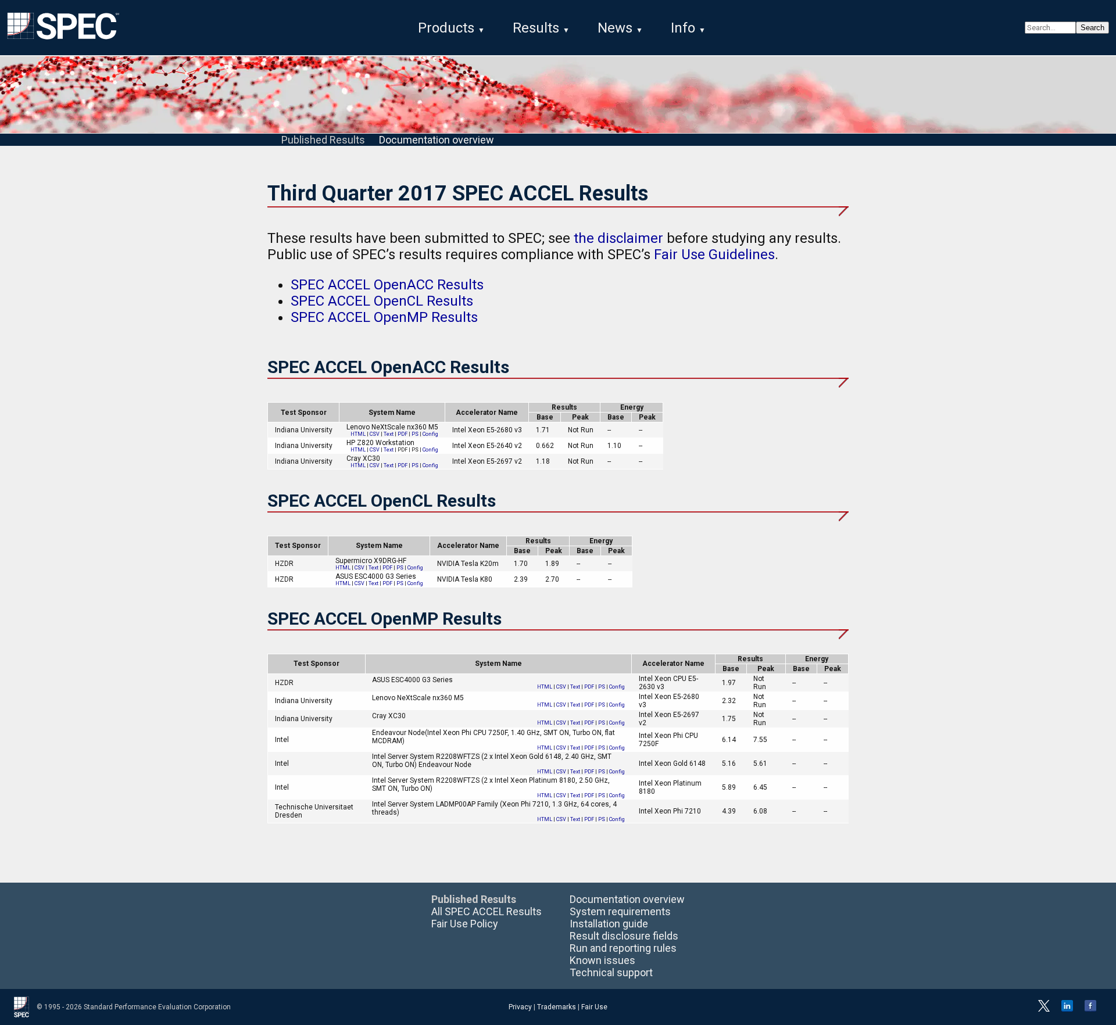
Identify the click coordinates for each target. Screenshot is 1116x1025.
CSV (375, 434)
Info (683, 28)
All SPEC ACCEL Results (486, 911)
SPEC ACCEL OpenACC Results (387, 285)
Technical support (611, 972)
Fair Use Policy (464, 924)
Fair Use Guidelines (714, 254)
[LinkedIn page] (1067, 1009)
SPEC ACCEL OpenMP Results (384, 317)
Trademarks (556, 1007)
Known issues (602, 960)
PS (415, 434)
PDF (402, 434)
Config (430, 434)
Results (536, 28)
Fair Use (594, 1007)
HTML (358, 434)
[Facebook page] (1090, 1009)
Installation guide (609, 924)
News (615, 28)
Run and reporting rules (623, 948)
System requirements (620, 911)
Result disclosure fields (624, 936)
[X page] (1044, 1009)
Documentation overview (436, 140)
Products (446, 28)
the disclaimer (618, 238)
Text (389, 434)
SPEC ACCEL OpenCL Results (382, 301)
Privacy (520, 1007)
